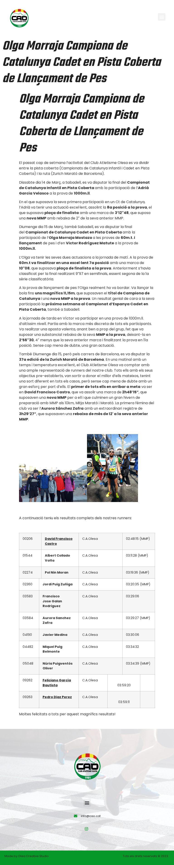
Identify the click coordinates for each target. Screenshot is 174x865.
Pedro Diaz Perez (57, 697)
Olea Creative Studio (33, 856)
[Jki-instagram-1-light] (86, 829)
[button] (161, 17)
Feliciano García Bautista (57, 682)
